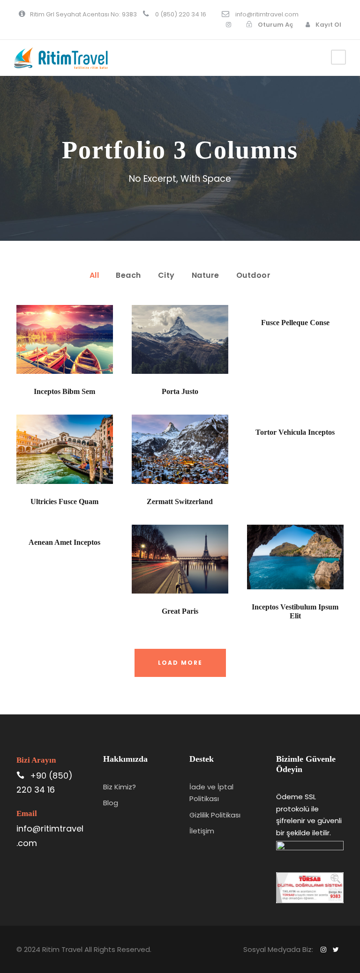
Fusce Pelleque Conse (295, 323)
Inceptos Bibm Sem (64, 391)
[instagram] (228, 24)
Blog (110, 803)
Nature (205, 275)
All (94, 275)
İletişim (201, 831)
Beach (128, 275)
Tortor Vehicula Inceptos (295, 432)
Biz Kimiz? (119, 787)
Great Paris (180, 611)
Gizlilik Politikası (214, 815)
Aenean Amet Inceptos (64, 542)
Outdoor (253, 275)
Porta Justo (180, 391)
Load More (180, 663)
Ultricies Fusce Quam (64, 501)
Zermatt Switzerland (180, 501)
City (166, 275)
